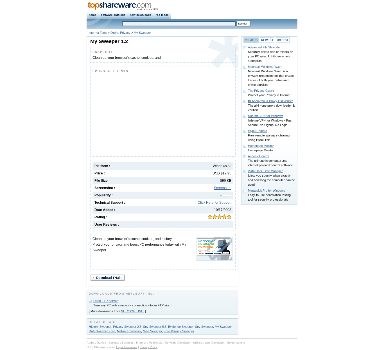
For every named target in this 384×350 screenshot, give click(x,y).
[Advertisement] (139, 113)
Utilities (197, 342)
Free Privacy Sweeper (179, 331)
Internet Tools (98, 32)
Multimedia (155, 342)
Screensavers (236, 342)
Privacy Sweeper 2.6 (127, 326)
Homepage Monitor (261, 145)
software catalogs (113, 14)
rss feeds (162, 14)
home (92, 14)
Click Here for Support (214, 203)
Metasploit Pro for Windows (266, 190)
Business (128, 342)
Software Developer (178, 342)
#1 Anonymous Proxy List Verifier (270, 101)
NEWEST (267, 40)
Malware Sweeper (129, 331)
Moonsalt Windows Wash (265, 66)
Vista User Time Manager (265, 171)
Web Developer (215, 342)
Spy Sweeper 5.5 (154, 326)
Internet (141, 342)
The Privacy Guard (261, 90)
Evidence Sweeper (180, 326)
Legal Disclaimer (126, 347)
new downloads (140, 14)
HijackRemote (257, 131)
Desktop (114, 342)
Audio (90, 342)
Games (101, 342)
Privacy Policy (148, 347)
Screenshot (222, 188)
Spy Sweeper (204, 326)
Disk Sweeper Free (102, 331)
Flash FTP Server (105, 300)
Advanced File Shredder (264, 47)
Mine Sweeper (152, 331)
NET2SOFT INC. (132, 311)
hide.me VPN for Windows (265, 116)
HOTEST (282, 40)
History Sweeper (100, 326)
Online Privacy (120, 32)
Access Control (258, 156)
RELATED (251, 40)
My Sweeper (142, 32)
